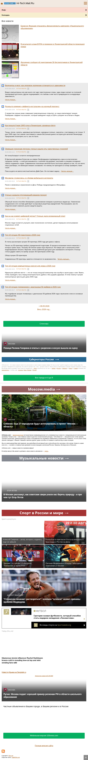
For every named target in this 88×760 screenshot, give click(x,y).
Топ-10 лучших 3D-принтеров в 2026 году (22, 235)
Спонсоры (44, 324)
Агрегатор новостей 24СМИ (44, 676)
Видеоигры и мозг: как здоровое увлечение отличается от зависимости (35, 85)
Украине (64, 368)
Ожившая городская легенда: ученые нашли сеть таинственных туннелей (36, 149)
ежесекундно (5, 370)
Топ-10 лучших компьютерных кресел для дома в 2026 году (30, 266)
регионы (20, 370)
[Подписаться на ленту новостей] (3, 751)
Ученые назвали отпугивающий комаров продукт (26, 195)
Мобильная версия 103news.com (44, 736)
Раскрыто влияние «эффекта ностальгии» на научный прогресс (32, 106)
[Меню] (85, 3)
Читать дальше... (10, 100)
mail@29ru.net (16, 757)
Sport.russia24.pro (9, 519)
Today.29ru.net (7, 631)
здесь (35, 368)
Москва (29, 370)
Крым (25, 370)
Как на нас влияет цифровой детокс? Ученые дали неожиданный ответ (35, 216)
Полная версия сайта (44, 746)
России (59, 368)
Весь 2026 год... (44, 309)
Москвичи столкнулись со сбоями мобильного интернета (29, 178)
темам (76, 368)
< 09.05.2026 (44, 306)
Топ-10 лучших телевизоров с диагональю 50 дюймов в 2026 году (33, 287)
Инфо (4, 10)
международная (18, 435)
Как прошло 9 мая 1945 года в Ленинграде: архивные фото (30, 125)
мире (70, 368)
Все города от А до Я (44, 378)
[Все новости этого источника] (28, 89)
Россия (34, 370)
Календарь (6, 15)
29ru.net (11, 755)
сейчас (53, 368)
